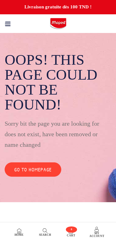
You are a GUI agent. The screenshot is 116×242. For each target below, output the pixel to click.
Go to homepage (33, 169)
